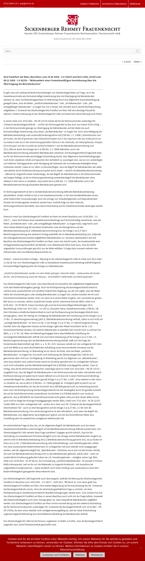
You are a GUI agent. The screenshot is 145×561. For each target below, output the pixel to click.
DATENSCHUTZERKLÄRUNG (114, 3)
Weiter (137, 61)
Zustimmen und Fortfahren (55, 555)
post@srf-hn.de (27, 3)
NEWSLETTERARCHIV (89, 3)
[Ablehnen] (140, 547)
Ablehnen (80, 555)
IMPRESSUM (135, 3)
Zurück (127, 61)
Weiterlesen (97, 555)
